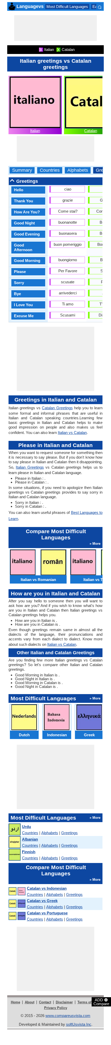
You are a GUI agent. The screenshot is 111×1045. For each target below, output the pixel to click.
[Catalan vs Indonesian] (17, 891)
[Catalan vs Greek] (17, 903)
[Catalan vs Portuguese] (17, 916)
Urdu (26, 826)
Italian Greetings (30, 467)
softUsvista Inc (78, 1024)
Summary (22, 170)
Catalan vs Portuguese (47, 913)
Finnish (28, 852)
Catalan (90, 131)
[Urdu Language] (14, 829)
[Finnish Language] (14, 855)
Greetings (69, 833)
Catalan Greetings (57, 408)
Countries (50, 170)
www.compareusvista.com (67, 1015)
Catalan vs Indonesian (47, 888)
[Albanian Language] (14, 842)
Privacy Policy (55, 1008)
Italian (35, 131)
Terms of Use (87, 1002)
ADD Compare (101, 1001)
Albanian (30, 839)
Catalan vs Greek (42, 900)
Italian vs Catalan (72, 432)
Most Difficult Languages (67, 6)
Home (15, 1002)
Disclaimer (64, 1002)
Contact (45, 1002)
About (29, 1002)
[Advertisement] (55, 28)
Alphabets (77, 170)
